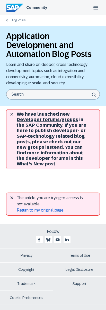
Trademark (26, 284)
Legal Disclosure (79, 269)
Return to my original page (40, 210)
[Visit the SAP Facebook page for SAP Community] (39, 240)
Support (79, 284)
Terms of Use (79, 255)
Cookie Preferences (26, 298)
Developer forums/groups (47, 119)
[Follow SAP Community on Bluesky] (48, 240)
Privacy (26, 255)
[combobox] (53, 94)
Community (36, 7)
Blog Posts (18, 20)
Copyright (26, 269)
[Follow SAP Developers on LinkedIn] (67, 240)
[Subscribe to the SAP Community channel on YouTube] (58, 240)
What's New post (36, 163)
